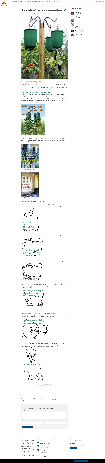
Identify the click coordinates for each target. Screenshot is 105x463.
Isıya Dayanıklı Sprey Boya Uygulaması (79, 31)
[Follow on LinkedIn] (101, 1)
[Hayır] (103, 461)
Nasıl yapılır (44, 8)
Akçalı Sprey (48, 13)
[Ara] (92, 1)
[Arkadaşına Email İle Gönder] (43, 385)
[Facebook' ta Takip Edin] (95, 1)
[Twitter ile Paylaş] (41, 385)
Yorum (23, 410)
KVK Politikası (83, 461)
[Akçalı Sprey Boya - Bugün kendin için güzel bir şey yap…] (4, 3)
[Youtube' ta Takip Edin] (103, 1)
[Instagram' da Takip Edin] (96, 1)
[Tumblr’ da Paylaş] (50, 385)
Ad (22, 420)
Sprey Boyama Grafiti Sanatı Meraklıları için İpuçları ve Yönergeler (78, 15)
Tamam (76, 461)
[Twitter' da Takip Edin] (98, 1)
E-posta (46, 420)
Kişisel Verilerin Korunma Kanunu (28, 455)
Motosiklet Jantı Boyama (78, 35)
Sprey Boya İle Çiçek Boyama (59, 399)
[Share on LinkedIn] (47, 385)
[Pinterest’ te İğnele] (45, 385)
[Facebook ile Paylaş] (39, 385)
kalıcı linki (46, 389)
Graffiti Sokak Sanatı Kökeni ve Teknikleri (79, 20)
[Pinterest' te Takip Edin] (100, 1)
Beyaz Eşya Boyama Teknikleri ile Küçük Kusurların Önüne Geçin (79, 25)
